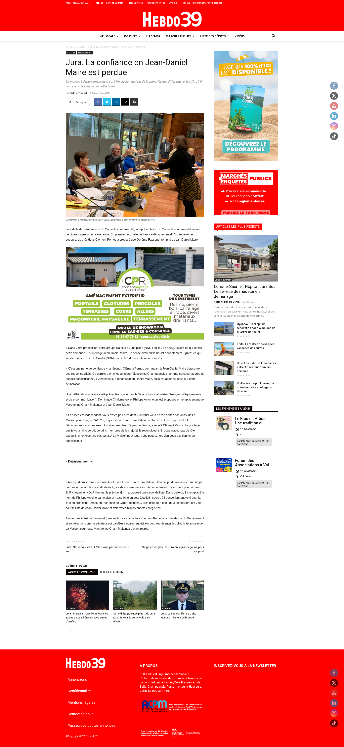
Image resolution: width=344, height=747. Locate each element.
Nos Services (136, 2)
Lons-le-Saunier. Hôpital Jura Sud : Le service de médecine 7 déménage (246, 291)
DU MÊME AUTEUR (112, 572)
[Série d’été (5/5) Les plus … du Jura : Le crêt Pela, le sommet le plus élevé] (135, 595)
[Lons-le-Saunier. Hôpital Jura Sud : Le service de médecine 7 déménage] (246, 258)
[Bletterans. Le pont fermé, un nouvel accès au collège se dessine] (224, 388)
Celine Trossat (78, 92)
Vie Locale (107, 36)
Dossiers (130, 36)
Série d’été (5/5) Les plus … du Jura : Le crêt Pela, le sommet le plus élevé (134, 617)
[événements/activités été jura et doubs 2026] (246, 160)
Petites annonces (156, 2)
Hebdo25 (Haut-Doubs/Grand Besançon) (202, 2)
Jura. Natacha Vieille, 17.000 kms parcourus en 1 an (97, 549)
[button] (273, 36)
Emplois (173, 2)
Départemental (85, 52)
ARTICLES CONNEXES (81, 572)
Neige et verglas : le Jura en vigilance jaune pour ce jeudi (173, 549)
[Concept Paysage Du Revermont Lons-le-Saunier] (135, 342)
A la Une (82, 47)
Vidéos (240, 36)
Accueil (70, 47)
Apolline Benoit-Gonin (227, 301)
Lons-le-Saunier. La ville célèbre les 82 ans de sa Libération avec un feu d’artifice (87, 617)
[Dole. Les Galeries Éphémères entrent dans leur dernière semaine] (224, 368)
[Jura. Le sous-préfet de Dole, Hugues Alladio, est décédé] (182, 595)
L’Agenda (153, 36)
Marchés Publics (178, 36)
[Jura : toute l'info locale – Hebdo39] (172, 19)
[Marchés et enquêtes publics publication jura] (246, 214)
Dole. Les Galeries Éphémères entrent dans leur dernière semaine (256, 367)
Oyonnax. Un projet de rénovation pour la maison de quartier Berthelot (256, 328)
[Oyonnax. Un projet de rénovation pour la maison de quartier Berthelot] (224, 329)
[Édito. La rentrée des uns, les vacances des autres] (224, 349)
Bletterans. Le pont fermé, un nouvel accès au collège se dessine (255, 387)
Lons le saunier (223, 279)
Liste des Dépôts (213, 36)
